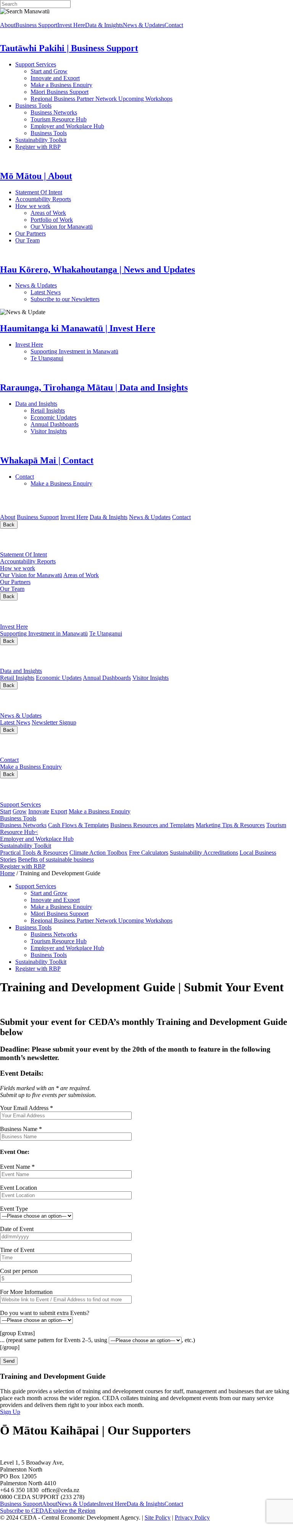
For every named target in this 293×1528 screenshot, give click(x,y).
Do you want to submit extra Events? (44, 1313)
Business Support (36, 25)
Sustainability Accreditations (204, 852)
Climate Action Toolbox (98, 852)
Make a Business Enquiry (61, 85)
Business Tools (56, 105)
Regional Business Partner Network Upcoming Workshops (101, 98)
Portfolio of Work (52, 219)
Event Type (14, 1208)
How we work (66, 206)
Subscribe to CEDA (24, 1510)
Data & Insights (104, 25)
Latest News (74, 292)
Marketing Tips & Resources (230, 825)
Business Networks (78, 112)
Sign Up (10, 1412)
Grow (20, 811)
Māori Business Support (60, 92)
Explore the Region (71, 1510)
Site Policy (158, 1517)
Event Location (18, 1187)
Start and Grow (49, 71)
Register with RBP (38, 147)
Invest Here (71, 25)
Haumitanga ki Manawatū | (62, 612)
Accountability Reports (67, 199)
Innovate (38, 811)
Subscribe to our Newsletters (65, 299)
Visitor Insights (76, 431)
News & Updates (143, 25)
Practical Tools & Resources (34, 852)
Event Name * (17, 1166)
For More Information (26, 1292)
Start (5, 811)
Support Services (60, 64)
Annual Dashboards (79, 424)
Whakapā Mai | (38, 745)
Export (59, 811)
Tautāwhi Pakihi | (56, 790)
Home (7, 873)
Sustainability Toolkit (40, 140)
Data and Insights (73, 403)
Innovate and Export (55, 78)
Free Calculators (148, 852)
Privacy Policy (192, 1517)
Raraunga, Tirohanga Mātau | (76, 656)
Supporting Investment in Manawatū (121, 351)
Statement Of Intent (60, 192)
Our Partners (64, 233)
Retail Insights (76, 410)
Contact (173, 25)
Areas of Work (70, 213)
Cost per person (19, 1271)
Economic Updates (87, 417)
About (7, 25)
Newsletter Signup (54, 722)
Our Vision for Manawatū (111, 226)
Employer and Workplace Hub (67, 126)
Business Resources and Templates (152, 825)
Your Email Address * (26, 1108)
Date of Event (17, 1229)
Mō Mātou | (29, 540)
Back (8, 525)
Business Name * (21, 1129)
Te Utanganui (47, 358)
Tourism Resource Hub (59, 119)
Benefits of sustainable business (56, 859)
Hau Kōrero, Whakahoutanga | (79, 701)
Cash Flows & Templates (78, 825)
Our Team (57, 240)
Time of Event (17, 1250)
